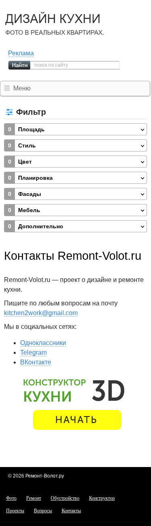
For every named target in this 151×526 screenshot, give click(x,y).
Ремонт (33, 498)
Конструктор (102, 498)
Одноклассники (43, 342)
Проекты (15, 510)
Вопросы (43, 510)
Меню (22, 88)
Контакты (71, 510)
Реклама (21, 53)
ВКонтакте (35, 362)
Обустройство (65, 498)
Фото (11, 498)
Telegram (33, 352)
